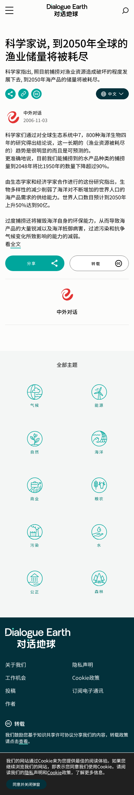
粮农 (99, 498)
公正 (34, 591)
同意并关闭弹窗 (26, 784)
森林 (99, 591)
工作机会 (15, 677)
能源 (99, 405)
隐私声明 (82, 664)
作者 (10, 703)
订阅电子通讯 (87, 690)
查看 (23, 741)
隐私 (29, 772)
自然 (34, 451)
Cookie (54, 772)
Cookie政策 (86, 677)
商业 (34, 498)
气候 (34, 405)
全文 (15, 244)
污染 (34, 545)
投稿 (10, 690)
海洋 (99, 451)
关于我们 (15, 664)
